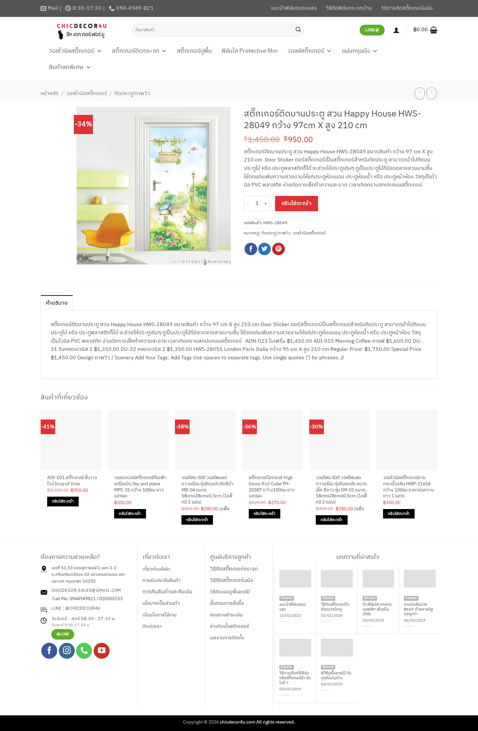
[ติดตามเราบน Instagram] (67, 651)
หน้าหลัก (50, 93)
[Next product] (420, 93)
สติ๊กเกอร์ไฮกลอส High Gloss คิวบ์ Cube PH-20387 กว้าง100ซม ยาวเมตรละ (272, 487)
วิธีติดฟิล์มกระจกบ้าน (349, 8)
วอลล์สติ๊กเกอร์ (305, 51)
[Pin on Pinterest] (278, 249)
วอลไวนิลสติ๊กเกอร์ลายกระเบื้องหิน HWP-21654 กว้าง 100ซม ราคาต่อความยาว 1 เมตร (408, 487)
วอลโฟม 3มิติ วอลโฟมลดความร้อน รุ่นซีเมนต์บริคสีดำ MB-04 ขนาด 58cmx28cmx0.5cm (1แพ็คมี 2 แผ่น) (207, 490)
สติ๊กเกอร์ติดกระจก (135, 51)
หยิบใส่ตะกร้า (297, 204)
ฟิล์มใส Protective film (249, 51)
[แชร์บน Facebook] (251, 249)
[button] (425, 30)
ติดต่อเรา (152, 626)
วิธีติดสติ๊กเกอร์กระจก (234, 569)
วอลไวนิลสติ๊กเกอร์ (71, 51)
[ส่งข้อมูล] (298, 30)
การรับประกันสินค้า (161, 580)
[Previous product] (431, 93)
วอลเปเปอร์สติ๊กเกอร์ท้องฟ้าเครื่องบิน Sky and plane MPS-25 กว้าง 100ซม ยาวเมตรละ (140, 487)
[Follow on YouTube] (102, 651)
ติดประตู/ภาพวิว (132, 93)
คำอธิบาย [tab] (57, 303)
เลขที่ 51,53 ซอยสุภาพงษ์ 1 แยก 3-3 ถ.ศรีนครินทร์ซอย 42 (83, 571)
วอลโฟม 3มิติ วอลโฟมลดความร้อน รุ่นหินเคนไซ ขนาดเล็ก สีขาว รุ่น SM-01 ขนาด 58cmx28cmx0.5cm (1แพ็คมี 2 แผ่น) (341, 490)
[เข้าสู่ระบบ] (396, 30)
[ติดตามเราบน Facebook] (49, 651)
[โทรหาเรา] (84, 651)
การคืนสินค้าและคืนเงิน (167, 591)
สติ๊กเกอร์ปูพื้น (194, 51)
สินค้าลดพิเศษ (66, 67)
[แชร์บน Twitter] (264, 249)
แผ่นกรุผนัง (356, 51)
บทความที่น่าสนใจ (357, 557)
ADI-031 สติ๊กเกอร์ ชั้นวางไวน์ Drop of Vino (72, 481)
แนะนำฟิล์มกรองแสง (294, 8)
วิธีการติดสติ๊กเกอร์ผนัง (407, 8)
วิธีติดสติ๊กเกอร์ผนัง (231, 580)
